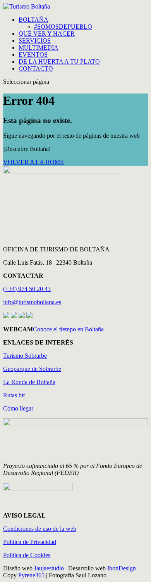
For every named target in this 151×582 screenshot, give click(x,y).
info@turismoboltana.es (32, 302)
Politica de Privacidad (29, 542)
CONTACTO (36, 68)
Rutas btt (14, 395)
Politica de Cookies (26, 555)
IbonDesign (121, 568)
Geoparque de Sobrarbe (32, 368)
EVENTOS (33, 54)
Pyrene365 (31, 575)
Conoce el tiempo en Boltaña (68, 329)
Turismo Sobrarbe (25, 355)
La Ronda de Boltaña (29, 382)
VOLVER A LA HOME (33, 162)
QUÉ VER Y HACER (47, 33)
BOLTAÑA (33, 19)
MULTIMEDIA (38, 47)
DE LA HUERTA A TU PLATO (59, 61)
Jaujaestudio (49, 568)
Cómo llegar (18, 408)
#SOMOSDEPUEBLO (63, 26)
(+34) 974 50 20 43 (27, 289)
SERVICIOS (35, 40)
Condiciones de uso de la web (39, 528)
